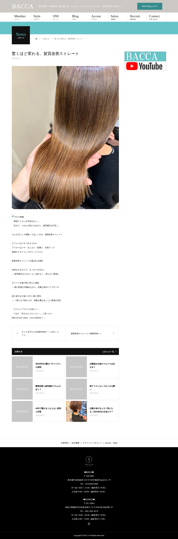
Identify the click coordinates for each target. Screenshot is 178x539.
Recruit (135, 17)
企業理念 (65, 442)
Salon (114, 17)
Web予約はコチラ (150, 6)
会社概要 (75, 442)
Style (37, 17)
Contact (154, 17)
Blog (75, 17)
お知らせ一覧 (108, 351)
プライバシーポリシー (92, 442)
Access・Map (111, 442)
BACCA (23, 6)
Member (20, 17)
